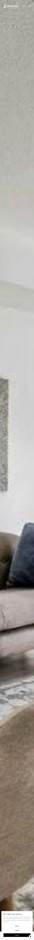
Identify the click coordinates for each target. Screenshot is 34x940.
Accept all (17, 935)
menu (25, 6)
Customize (17, 930)
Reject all (17, 926)
